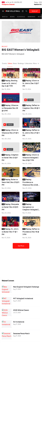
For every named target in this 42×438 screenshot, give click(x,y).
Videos (10, 63)
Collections (28, 63)
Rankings (21, 63)
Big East (4, 46)
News (15, 63)
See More (21, 246)
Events (4, 63)
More (35, 63)
